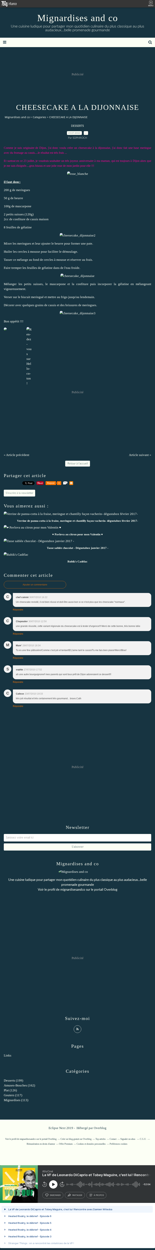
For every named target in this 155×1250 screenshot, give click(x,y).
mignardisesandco (72, 889)
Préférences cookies (118, 1144)
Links (7, 1055)
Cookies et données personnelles (91, 1144)
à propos (99, 1195)
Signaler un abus (128, 1139)
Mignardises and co (77, 18)
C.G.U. (143, 1139)
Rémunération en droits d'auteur (41, 1144)
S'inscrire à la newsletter (19, 493)
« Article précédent (16, 455)
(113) (16, 1100)
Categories (39, 117)
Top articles (100, 1139)
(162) (19, 1085)
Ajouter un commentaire (35, 584)
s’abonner (55, 1195)
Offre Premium (66, 1144)
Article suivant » (140, 455)
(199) (13, 1080)
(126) (10, 1090)
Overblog (100, 1128)
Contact (113, 1139)
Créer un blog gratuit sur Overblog (75, 1139)
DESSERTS (77, 126)
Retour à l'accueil (77, 463)
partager (77, 1195)
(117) (13, 1095)
